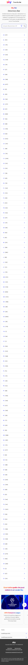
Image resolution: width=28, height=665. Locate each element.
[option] (12, 609)
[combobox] (11, 26)
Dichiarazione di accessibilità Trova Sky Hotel (14, 652)
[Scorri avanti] (24, 606)
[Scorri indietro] (3, 605)
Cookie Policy (9, 648)
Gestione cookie (18, 648)
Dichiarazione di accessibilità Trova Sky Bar (14, 649)
